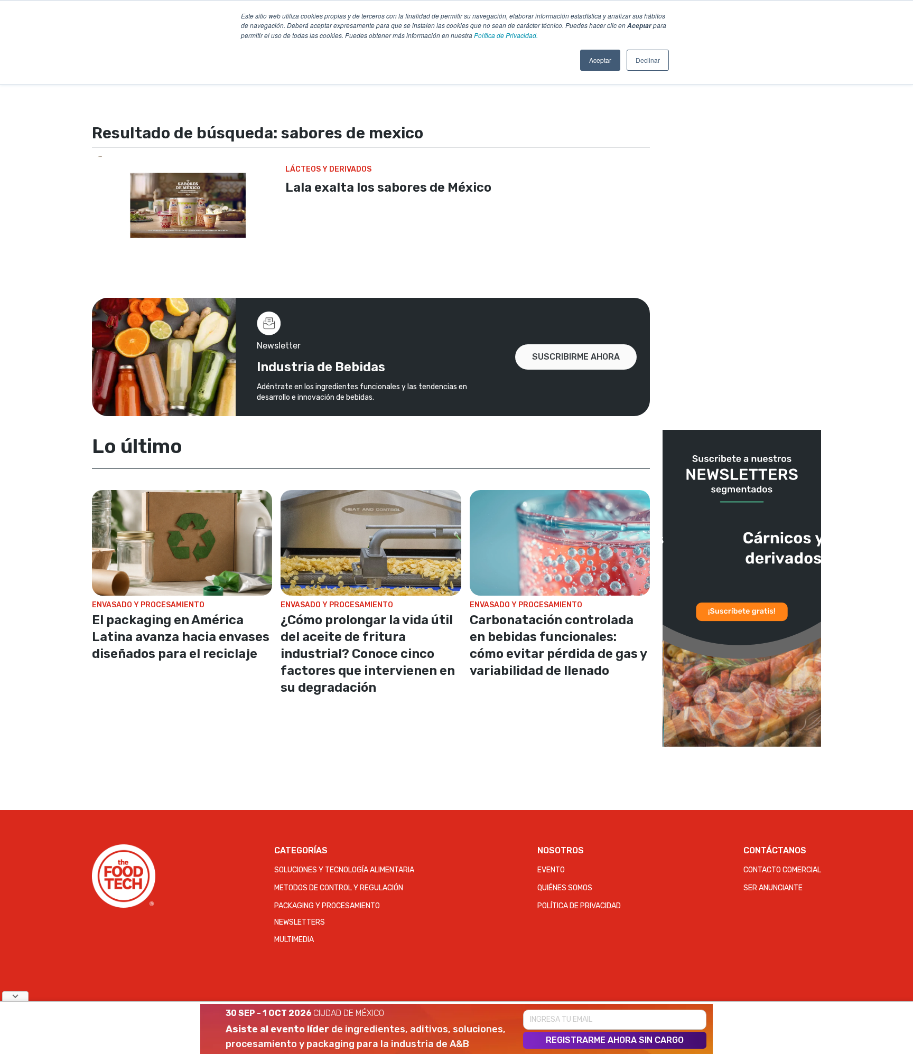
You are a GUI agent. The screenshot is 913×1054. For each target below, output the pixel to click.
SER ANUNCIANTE (773, 887)
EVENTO (551, 869)
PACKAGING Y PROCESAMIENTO (327, 905)
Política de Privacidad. (506, 35)
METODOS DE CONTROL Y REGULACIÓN (338, 887)
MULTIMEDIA (294, 939)
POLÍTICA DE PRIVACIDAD (579, 905)
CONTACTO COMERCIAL (782, 869)
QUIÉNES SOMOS (564, 887)
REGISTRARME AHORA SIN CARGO (615, 1040)
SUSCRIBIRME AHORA (576, 357)
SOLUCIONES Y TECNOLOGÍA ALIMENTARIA (344, 869)
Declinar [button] (648, 59)
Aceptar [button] (600, 59)
